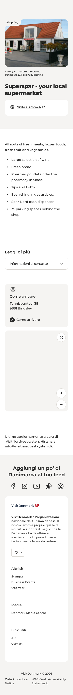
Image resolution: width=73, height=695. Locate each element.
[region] (36, 371)
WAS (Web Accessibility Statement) (49, 681)
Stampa (17, 576)
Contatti (17, 643)
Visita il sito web (29, 107)
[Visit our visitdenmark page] (36, 486)
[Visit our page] (24, 486)
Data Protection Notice (16, 681)
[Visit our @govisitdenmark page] (48, 486)
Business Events (23, 582)
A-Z (13, 638)
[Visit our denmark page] (12, 486)
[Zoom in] (61, 393)
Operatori (18, 588)
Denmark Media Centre (28, 613)
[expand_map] (61, 337)
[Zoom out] (61, 404)
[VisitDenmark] (25, 506)
